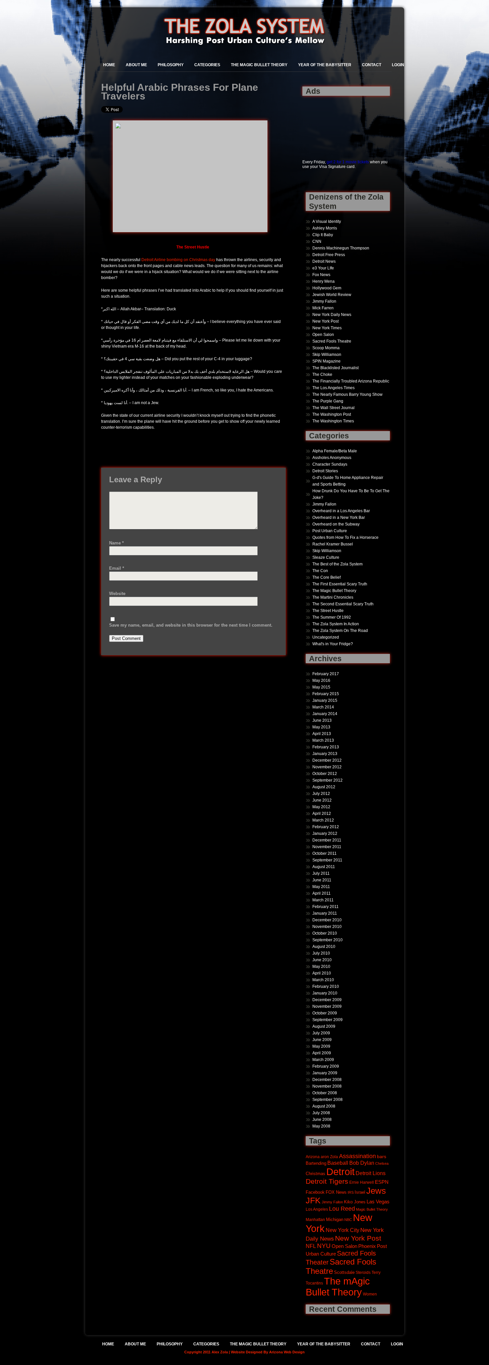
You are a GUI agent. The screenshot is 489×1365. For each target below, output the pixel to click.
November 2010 (327, 926)
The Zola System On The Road (340, 630)
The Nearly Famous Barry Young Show (347, 394)
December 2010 (327, 920)
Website (117, 593)
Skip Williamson (326, 354)
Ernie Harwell (361, 1182)
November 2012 (327, 767)
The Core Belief (326, 577)
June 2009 (322, 1039)
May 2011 (321, 886)
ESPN (382, 1182)
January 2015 (324, 700)
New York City (342, 1230)
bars (381, 1156)
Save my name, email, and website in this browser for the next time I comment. (190, 625)
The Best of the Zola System (337, 564)
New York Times (327, 328)
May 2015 (321, 687)
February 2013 (325, 747)
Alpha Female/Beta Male (334, 451)
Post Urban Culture (329, 531)
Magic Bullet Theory (372, 1209)
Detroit (340, 1171)
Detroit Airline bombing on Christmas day (178, 259)
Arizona (313, 1156)
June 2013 (322, 720)
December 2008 (327, 1079)
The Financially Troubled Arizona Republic (350, 381)
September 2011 (327, 860)
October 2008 (324, 1093)
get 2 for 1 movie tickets (348, 162)
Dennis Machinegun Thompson (340, 248)
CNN (316, 241)
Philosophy (171, 65)
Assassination (357, 1156)
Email (116, 568)
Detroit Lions (371, 1173)
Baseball (337, 1163)
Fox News (321, 274)
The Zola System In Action (335, 624)
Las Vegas (378, 1201)
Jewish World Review (331, 294)
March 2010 (323, 980)
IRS (351, 1192)
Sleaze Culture (325, 557)
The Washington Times (333, 421)
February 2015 (325, 693)
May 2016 (321, 680)
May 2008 (321, 1126)
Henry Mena (323, 281)
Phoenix (367, 1246)
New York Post (325, 321)
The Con (320, 570)
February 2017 (325, 674)
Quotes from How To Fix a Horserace (345, 537)
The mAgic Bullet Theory (338, 1286)
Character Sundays (329, 464)
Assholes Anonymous (331, 457)
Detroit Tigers (327, 1181)
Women (370, 1294)
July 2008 (321, 1113)
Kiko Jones (355, 1201)
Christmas (315, 1173)
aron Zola (329, 1156)
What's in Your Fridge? (332, 644)
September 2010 (327, 940)
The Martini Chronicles (332, 597)
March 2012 (323, 820)
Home (109, 65)
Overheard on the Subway (336, 524)
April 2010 (321, 973)
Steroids (363, 1272)
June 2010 (322, 960)
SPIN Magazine (326, 361)
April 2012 (321, 813)
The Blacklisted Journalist (335, 368)
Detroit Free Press (328, 254)
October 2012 (324, 773)
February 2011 (325, 906)
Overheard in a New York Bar (338, 517)
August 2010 (323, 946)
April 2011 (321, 893)
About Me (136, 65)
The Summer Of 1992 (331, 617)
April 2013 (321, 733)
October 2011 (324, 853)
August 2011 (323, 866)
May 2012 (321, 807)
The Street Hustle (328, 610)
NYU (324, 1245)
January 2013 (324, 753)
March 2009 (323, 1059)
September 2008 (327, 1099)
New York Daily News (331, 314)
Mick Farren (323, 308)
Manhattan (315, 1219)
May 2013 (321, 727)
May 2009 (321, 1046)
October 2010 (324, 933)
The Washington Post (331, 414)
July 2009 (321, 1033)
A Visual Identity (326, 221)
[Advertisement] (323, 124)
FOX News (336, 1192)
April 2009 (321, 1053)
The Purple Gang (327, 401)
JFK (313, 1200)
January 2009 (324, 1073)
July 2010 (321, 953)
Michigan (334, 1219)
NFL (311, 1246)
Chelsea (382, 1163)
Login (398, 65)
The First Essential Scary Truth (339, 584)
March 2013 (323, 740)
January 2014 (324, 713)
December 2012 (327, 760)
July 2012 (321, 793)
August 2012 (323, 787)
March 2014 (323, 707)
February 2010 (325, 986)
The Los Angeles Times (333, 387)
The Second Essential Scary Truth (343, 604)
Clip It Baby (322, 234)
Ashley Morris (324, 228)
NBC (348, 1220)
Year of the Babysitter (324, 65)
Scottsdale (344, 1272)
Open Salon (323, 334)
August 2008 (323, 1106)
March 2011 (323, 900)
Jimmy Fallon (324, 301)
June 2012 (322, 800)
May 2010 (321, 966)
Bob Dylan (361, 1163)
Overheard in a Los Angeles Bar (341, 511)
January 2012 (324, 833)
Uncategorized (325, 637)
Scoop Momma (326, 348)
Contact (371, 65)
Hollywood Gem (326, 288)
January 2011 (324, 913)
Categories (207, 65)
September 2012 (327, 780)
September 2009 (327, 1019)
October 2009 (324, 1013)
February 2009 (325, 1066)
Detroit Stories (325, 471)
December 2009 (327, 999)
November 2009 (327, 1006)
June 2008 (322, 1119)
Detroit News (324, 261)
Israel (360, 1192)
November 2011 (326, 846)
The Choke (322, 374)
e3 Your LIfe (323, 268)
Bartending (316, 1163)
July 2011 (321, 873)
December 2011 (326, 840)
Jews (376, 1191)
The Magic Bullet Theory (259, 65)
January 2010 (324, 993)
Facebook (315, 1192)
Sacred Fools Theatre (331, 341)
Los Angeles (317, 1209)
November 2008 (327, 1086)
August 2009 (323, 1026)
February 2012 (325, 827)
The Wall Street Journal (333, 407)
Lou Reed (342, 1208)
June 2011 (321, 880)
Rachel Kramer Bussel (332, 544)
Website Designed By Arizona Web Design (268, 1352)
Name (116, 542)
